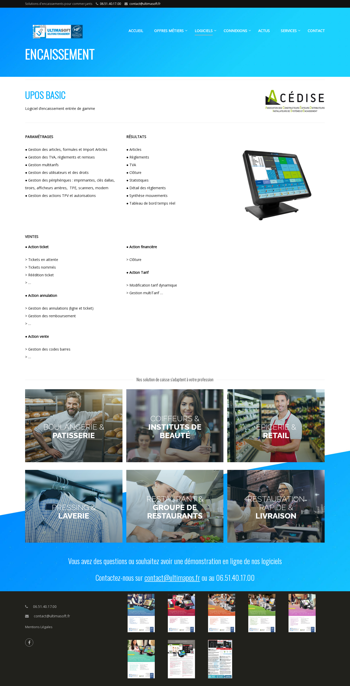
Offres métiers (169, 30)
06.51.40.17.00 (110, 4)
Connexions (235, 30)
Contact (316, 30)
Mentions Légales (39, 627)
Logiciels (204, 30)
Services (289, 30)
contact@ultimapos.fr (172, 577)
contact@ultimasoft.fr (145, 4)
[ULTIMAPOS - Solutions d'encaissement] (64, 33)
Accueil (136, 30)
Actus (264, 30)
